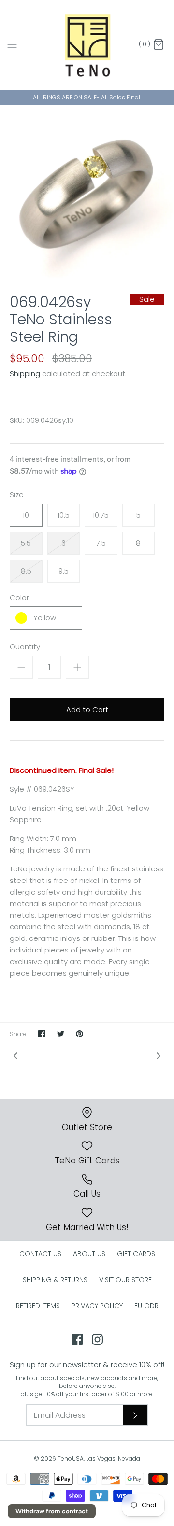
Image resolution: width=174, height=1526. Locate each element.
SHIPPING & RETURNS (55, 1280)
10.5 (64, 515)
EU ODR (146, 1306)
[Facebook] (77, 1339)
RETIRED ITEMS (38, 1306)
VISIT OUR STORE (125, 1280)
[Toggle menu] (12, 44)
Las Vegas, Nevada (113, 1459)
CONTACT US (40, 1254)
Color (19, 597)
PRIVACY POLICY (97, 1306)
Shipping (25, 373)
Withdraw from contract (51, 1511)
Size (17, 495)
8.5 (26, 571)
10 (26, 515)
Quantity (25, 647)
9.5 (63, 571)
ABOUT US (89, 1254)
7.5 (101, 543)
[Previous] (15, 1055)
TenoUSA (71, 1459)
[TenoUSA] (87, 45)
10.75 (101, 515)
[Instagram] (97, 1339)
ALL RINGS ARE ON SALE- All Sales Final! (87, 97)
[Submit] (135, 1415)
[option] (87, 192)
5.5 (26, 543)
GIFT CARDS (136, 1254)
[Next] (158, 1055)
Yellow (44, 618)
